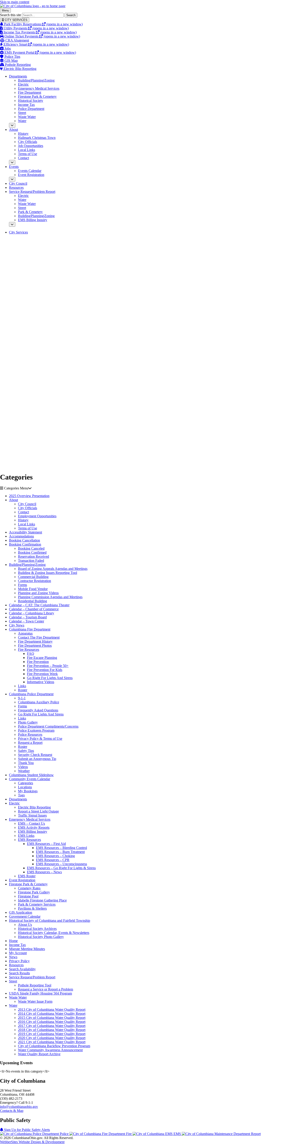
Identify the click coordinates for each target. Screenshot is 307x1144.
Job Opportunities (30, 146)
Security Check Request (35, 755)
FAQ (30, 653)
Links (22, 686)
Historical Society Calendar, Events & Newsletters (53, 933)
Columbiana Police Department (31, 694)
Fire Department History (35, 641)
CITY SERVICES (15, 20)
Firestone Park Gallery (34, 892)
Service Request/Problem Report (32, 191)
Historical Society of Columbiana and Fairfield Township (49, 920)
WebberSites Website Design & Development (32, 1142)
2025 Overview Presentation (29, 496)
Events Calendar (29, 171)
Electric (23, 84)
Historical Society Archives (37, 929)
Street (22, 113)
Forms (22, 585)
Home (13, 941)
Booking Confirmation (25, 544)
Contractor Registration (34, 581)
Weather (24, 771)
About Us (25, 924)
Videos (23, 767)
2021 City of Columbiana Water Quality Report (51, 1042)
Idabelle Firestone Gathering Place (42, 900)
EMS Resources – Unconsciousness (61, 864)
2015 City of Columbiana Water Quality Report (51, 1018)
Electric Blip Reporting (34, 807)
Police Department (31, 109)
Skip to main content (14, 2)
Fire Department (29, 92)
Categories (25, 783)
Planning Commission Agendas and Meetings (50, 597)
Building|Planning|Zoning (36, 80)
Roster (22, 690)
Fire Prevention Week (42, 674)
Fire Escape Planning (42, 658)
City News (16, 625)
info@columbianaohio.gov (19, 1106)
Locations (25, 787)
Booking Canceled (31, 548)
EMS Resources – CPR (52, 860)
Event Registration (31, 175)
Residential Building (32, 601)
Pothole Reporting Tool (34, 985)
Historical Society (30, 100)
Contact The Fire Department (39, 637)
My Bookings (28, 791)
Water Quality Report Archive (39, 1054)
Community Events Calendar (29, 779)
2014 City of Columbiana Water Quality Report (51, 1013)
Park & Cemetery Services (37, 904)
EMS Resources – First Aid (46, 844)
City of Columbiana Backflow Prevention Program (54, 1046)
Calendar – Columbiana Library (31, 613)
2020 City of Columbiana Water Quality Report (51, 1038)
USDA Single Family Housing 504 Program (40, 993)
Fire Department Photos (35, 645)
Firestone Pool (28, 896)
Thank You (26, 763)
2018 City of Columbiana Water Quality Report (51, 1030)
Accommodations (21, 536)
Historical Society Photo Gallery (41, 937)
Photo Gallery (28, 722)
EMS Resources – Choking (55, 856)
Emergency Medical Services (38, 88)
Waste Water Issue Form (35, 1001)
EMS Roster (27, 876)
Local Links (26, 150)
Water (22, 121)
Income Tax (26, 105)
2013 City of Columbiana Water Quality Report (51, 1009)
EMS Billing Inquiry (32, 220)
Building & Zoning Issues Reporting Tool (47, 573)
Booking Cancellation (24, 540)
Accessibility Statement (25, 532)
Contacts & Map (11, 1111)
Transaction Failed (31, 560)
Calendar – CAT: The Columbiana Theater (39, 605)
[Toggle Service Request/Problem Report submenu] (12, 224)
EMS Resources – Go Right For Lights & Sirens (61, 868)
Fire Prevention (38, 662)
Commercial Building (33, 577)
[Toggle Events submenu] (12, 179)
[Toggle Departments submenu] (12, 125)
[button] (153, 488)
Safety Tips (26, 751)
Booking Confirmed (32, 552)
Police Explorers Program (36, 730)
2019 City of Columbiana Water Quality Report (51, 1034)
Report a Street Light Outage (38, 811)
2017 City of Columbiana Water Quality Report (51, 1026)
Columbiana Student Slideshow (31, 775)
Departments (18, 76)
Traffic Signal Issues (32, 815)
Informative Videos (40, 682)
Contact (23, 158)
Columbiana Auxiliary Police (38, 702)
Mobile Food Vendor (33, 589)
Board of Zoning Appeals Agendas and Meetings (52, 569)
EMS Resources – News (44, 872)
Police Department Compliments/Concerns (48, 726)
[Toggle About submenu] (12, 162)
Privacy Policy (19, 961)
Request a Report (30, 742)
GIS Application (20, 912)
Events (14, 167)
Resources (16, 187)
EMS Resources (29, 840)
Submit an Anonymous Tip (37, 759)
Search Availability (22, 969)
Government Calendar (24, 916)
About (13, 129)
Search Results (19, 973)
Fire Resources (28, 649)
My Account (18, 953)
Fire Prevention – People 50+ (48, 666)
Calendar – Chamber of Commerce (34, 609)
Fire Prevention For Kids (44, 670)
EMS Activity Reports (33, 827)
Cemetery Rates (29, 888)
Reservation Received (33, 556)
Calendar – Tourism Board (28, 617)
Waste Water (27, 117)
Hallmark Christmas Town (37, 138)
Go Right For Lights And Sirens (50, 678)
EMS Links (26, 835)
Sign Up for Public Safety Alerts (26, 1130)
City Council (18, 183)
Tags (21, 795)
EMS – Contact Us (31, 823)
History (23, 134)
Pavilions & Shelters (32, 908)
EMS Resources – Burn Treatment (60, 852)
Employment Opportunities (37, 516)
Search (71, 15)
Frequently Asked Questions (38, 710)
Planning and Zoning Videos (38, 593)
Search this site (10, 15)
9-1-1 (22, 698)
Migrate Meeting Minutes (27, 949)
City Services (18, 232)
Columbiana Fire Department (29, 629)
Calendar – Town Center (26, 621)
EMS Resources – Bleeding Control (61, 848)
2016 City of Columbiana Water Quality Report (51, 1022)
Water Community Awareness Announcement (50, 1050)
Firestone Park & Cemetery (37, 96)
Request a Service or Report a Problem (45, 989)
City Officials (27, 142)
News (13, 957)
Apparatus (25, 633)
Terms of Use (27, 154)
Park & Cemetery (30, 212)
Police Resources (30, 734)
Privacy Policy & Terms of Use (40, 738)
